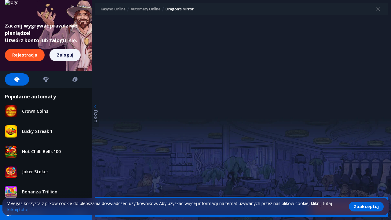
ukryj (95, 116)
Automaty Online (145, 9)
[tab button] (17, 79)
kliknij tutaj (17, 209)
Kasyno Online (113, 9)
